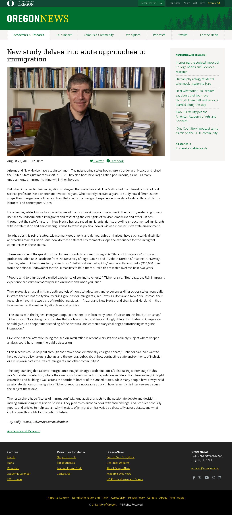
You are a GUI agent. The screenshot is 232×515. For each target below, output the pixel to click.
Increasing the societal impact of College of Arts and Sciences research (197, 67)
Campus (12, 452)
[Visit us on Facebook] (194, 478)
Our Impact (64, 35)
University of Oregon (104, 505)
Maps (10, 463)
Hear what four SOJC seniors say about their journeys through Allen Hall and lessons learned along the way (197, 98)
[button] (86, 155)
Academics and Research (23, 431)
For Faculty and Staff (69, 468)
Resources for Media (71, 452)
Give (202, 3)
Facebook (117, 161)
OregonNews (115, 452)
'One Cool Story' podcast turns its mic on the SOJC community (197, 130)
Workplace (133, 35)
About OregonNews (118, 468)
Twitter (98, 161)
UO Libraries (14, 479)
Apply (187, 3)
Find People (177, 498)
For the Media (209, 35)
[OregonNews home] (37, 18)
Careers (152, 498)
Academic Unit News (119, 474)
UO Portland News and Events (125, 479)
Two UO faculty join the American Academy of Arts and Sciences (196, 116)
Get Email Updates (118, 463)
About (163, 498)
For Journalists (66, 463)
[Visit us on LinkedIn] (219, 478)
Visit (195, 3)
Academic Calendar (19, 474)
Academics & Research (29, 35)
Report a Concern (58, 498)
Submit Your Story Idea (120, 457)
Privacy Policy (136, 498)
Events (11, 457)
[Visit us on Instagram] (213, 478)
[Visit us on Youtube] (206, 478)
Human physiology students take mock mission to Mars (195, 81)
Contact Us (63, 474)
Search (212, 3)
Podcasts (159, 35)
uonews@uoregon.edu (205, 468)
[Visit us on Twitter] (200, 478)
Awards (183, 35)
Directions (13, 468)
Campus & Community (99, 35)
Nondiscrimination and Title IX (90, 498)
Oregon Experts (66, 457)
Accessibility (118, 498)
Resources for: (148, 3)
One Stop (175, 3)
